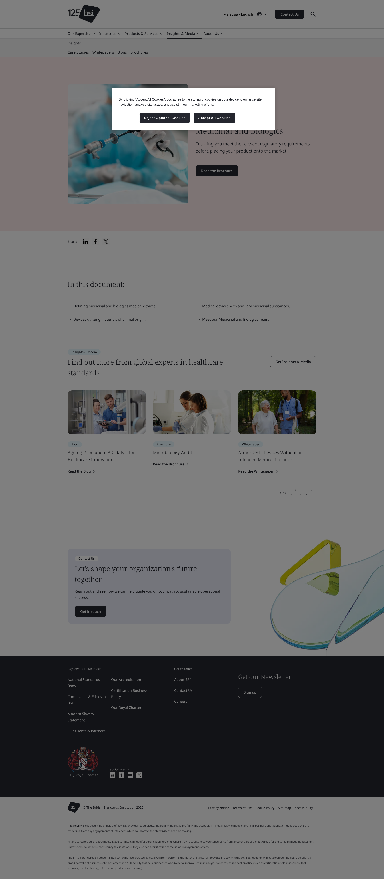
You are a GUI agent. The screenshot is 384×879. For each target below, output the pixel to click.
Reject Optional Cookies (165, 118)
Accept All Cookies (214, 118)
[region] (193, 109)
